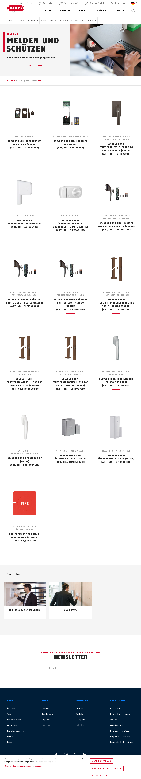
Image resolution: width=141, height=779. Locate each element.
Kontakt (45, 708)
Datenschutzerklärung (120, 714)
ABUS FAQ (45, 725)
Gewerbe (65, 10)
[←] (65, 625)
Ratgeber (102, 10)
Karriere (19, 3)
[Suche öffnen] (133, 12)
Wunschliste (48, 3)
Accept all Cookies (102, 775)
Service (119, 10)
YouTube (79, 714)
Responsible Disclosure (120, 736)
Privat (49, 10)
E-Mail (52, 668)
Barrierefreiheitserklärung (122, 742)
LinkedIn (80, 725)
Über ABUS (84, 10)
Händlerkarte (121, 3)
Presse (29, 3)
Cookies (113, 720)
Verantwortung (117, 725)
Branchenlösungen (15, 731)
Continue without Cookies (106, 768)
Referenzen (12, 725)
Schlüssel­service (72, 3)
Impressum (115, 708)
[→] (75, 625)
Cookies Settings (101, 761)
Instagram (80, 720)
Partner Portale (97, 3)
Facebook (80, 708)
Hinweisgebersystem (119, 731)
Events (10, 736)
